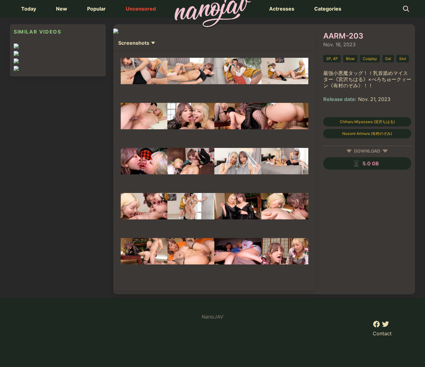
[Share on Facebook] (377, 326)
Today (28, 9)
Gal (388, 58)
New (61, 9)
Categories (327, 9)
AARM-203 (343, 35)
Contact (382, 333)
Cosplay (370, 58)
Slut (402, 58)
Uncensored (141, 9)
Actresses (281, 9)
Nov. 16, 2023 (339, 44)
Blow (350, 58)
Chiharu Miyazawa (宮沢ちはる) (367, 121)
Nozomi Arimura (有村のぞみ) (367, 133)
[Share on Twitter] (385, 326)
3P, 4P (332, 58)
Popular (96, 9)
